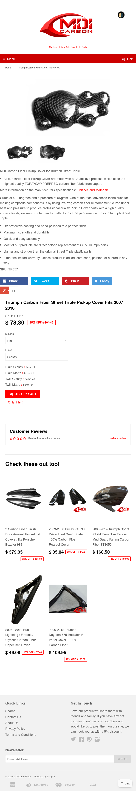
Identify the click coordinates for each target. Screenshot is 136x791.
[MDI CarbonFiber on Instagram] (97, 740)
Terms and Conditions (20, 734)
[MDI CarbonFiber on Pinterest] (89, 740)
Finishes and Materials (93, 189)
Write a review (118, 438)
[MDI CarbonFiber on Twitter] (73, 740)
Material (9, 333)
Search (10, 710)
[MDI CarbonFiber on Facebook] (81, 740)
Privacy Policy (15, 728)
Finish (8, 350)
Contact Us (13, 716)
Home (8, 67)
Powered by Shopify (44, 776)
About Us (11, 722)
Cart (129, 58)
